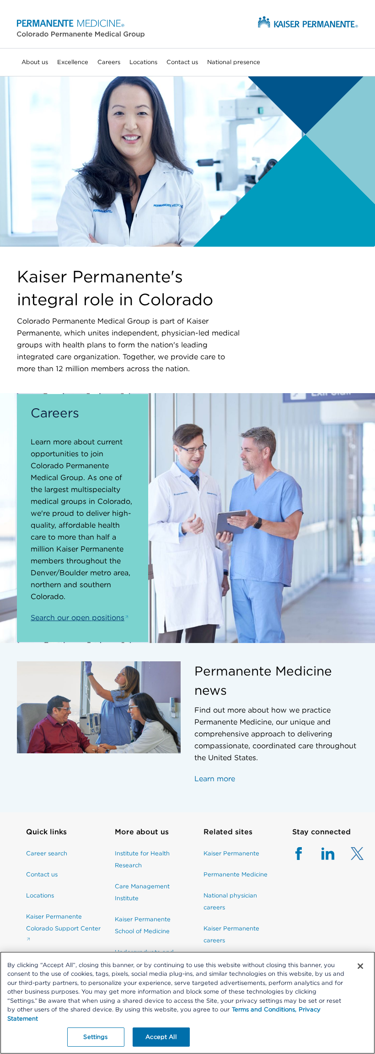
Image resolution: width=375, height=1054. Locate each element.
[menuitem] (35, 62)
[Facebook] (298, 858)
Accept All (160, 1036)
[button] (81, 28)
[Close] (360, 966)
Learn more (214, 778)
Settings (95, 1036)
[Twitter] (349, 858)
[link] (63, 836)
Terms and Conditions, (264, 1009)
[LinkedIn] (319, 858)
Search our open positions (77, 617)
